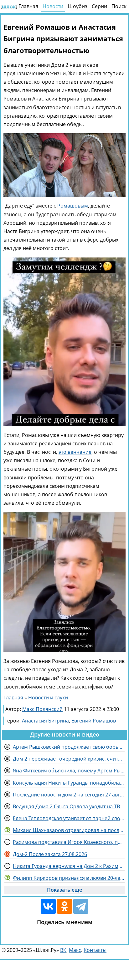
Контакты (95, 950)
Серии (99, 6)
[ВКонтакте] (48, 906)
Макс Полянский (42, 709)
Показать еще (64, 889)
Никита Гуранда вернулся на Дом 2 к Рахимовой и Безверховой (69, 866)
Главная (28, 6)
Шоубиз (77, 6)
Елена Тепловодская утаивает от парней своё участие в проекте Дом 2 (69, 818)
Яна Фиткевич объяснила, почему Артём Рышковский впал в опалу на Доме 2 (69, 770)
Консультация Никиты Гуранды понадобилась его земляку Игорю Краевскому (69, 782)
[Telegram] (80, 906)
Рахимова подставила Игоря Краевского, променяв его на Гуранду (69, 842)
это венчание (75, 451)
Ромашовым (72, 205)
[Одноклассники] (64, 906)
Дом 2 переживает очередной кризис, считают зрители (69, 758)
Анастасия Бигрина (45, 720)
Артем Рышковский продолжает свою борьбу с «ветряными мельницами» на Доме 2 (69, 746)
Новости (53, 6)
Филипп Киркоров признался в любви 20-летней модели (69, 877)
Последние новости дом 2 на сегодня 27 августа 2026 (69, 794)
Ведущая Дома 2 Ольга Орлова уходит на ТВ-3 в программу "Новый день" (69, 806)
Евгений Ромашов (93, 720)
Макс (75, 950)
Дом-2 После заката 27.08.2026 (50, 854)
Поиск (118, 6)
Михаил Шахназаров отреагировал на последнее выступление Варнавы (69, 830)
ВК (63, 950)
